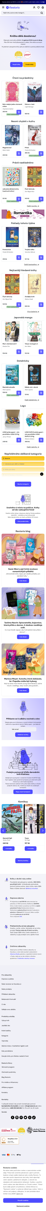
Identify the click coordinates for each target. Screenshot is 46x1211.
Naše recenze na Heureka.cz (11, 984)
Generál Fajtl (7, 838)
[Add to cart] (18, 112)
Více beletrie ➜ (33, 311)
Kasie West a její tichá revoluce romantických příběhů (23, 570)
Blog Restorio (6, 1077)
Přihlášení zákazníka (8, 994)
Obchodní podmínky (9, 1072)
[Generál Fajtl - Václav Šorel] (12, 820)
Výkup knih (5, 1020)
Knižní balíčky (6, 1031)
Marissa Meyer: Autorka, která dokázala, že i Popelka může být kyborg (23, 680)
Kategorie (5, 1036)
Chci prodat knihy (23, 521)
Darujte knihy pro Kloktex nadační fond (15, 1056)
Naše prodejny (7, 989)
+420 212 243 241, (16, 1108)
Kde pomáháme (7, 1051)
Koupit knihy (16, 64)
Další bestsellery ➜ (31, 264)
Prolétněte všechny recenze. (26, 958)
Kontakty (5, 1092)
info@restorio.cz (31, 1106)
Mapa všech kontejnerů (23, 792)
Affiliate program (7, 1087)
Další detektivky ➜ (32, 400)
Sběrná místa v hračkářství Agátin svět (15, 1046)
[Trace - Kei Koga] (34, 820)
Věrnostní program (8, 1067)
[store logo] (13, 7)
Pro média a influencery (10, 1082)
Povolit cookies (23, 1200)
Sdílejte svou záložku (9, 1009)
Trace (27, 838)
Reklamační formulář (9, 999)
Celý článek (23, 581)
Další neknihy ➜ (33, 447)
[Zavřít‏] (44, 2)
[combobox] (23, 13)
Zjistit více (19, 1194)
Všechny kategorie (23, 484)
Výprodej (5, 1041)
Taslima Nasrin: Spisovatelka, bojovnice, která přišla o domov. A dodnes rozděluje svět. (23, 625)
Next (42, 830)
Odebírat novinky (23, 735)
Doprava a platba (8, 979)
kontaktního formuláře (10, 1106)
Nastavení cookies (23, 1206)
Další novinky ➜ (33, 206)
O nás (4, 1004)
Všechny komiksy (23, 860)
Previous (3, 830)
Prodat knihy (29, 64)
